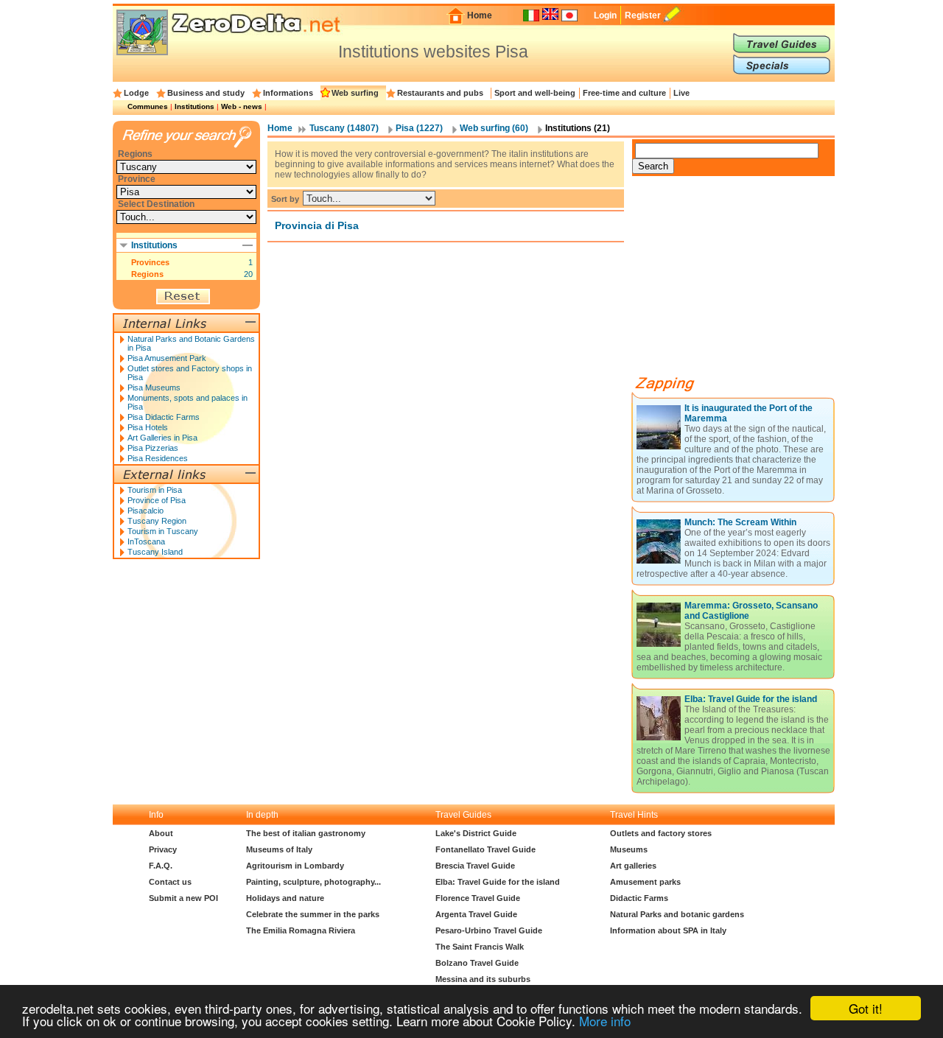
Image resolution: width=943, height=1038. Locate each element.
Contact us (170, 881)
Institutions (194, 106)
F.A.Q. (160, 865)
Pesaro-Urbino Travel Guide (488, 930)
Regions (147, 274)
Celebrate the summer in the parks (312, 914)
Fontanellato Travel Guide (485, 849)
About (161, 833)
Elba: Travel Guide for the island (750, 699)
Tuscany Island (155, 551)
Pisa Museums (153, 387)
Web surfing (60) (494, 128)
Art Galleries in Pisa (162, 437)
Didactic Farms (639, 898)
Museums (629, 849)
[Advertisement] (743, 281)
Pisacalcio (145, 510)
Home (479, 15)
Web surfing (355, 92)
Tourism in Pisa (154, 489)
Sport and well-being (534, 92)
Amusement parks (645, 881)
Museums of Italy (279, 849)
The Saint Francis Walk (479, 946)
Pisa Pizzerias (152, 447)
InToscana (146, 541)
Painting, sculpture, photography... (313, 881)
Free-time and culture (624, 92)
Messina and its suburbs (482, 979)
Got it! (866, 1008)
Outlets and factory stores (661, 833)
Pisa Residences (157, 458)
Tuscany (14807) (344, 128)
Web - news (241, 106)
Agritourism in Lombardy (295, 865)
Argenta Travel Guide (476, 914)
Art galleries (633, 865)
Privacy (163, 849)
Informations (288, 92)
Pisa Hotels (147, 427)
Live (681, 92)
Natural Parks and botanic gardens (677, 914)
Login (605, 15)
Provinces (150, 262)
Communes (147, 106)
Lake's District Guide (475, 833)
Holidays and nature (285, 898)
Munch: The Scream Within (740, 522)
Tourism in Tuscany (162, 531)
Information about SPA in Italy (668, 930)
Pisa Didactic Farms (163, 417)
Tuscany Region (156, 520)
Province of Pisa (156, 500)
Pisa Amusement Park (166, 358)
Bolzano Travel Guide (477, 962)
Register (643, 15)
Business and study (206, 92)
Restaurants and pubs (440, 92)
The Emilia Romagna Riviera (300, 930)
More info (605, 1020)
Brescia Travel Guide (475, 865)
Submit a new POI (183, 898)
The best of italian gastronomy (305, 833)
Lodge (136, 92)
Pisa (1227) (419, 128)
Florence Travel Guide (477, 898)
